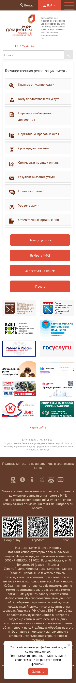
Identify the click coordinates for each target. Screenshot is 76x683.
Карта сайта (38, 427)
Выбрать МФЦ (40, 255)
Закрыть (38, 671)
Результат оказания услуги (36, 177)
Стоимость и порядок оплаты (38, 162)
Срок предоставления (33, 148)
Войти (51, 5)
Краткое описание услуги (36, 84)
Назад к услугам (40, 240)
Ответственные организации (38, 220)
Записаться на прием (40, 271)
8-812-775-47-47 (22, 46)
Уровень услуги (29, 205)
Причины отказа (30, 191)
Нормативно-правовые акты (38, 134)
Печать (40, 286)
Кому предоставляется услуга (38, 99)
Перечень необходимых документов (35, 116)
